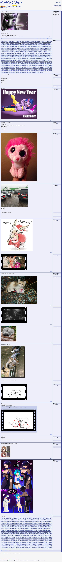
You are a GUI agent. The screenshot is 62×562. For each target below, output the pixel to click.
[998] (32, 56)
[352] (30, 45)
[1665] (30, 69)
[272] (38, 44)
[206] (10, 43)
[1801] (24, 72)
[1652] (11, 69)
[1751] (3, 71)
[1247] (33, 61)
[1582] (11, 68)
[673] (3, 51)
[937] (10, 55)
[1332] (4, 63)
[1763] (20, 71)
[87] (26, 41)
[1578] (6, 68)
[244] (4, 44)
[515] (20, 48)
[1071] (36, 57)
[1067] (30, 57)
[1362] (48, 63)
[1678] (49, 69)
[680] (12, 51)
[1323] (42, 62)
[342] (19, 45)
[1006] (43, 56)
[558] (20, 49)
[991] (23, 56)
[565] (28, 49)
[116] (5, 42)
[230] (39, 43)
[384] (17, 46)
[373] (4, 46)
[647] (23, 50)
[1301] (10, 62)
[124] (15, 42)
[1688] (13, 70)
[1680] (1, 70)
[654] (32, 50)
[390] (25, 46)
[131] (23, 42)
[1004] (40, 56)
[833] (40, 53)
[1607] (48, 68)
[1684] (7, 70)
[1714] (51, 70)
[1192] (4, 60)
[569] (33, 49)
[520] (26, 48)
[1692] (19, 70)
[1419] (29, 64)
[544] (3, 49)
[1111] (43, 58)
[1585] (16, 68)
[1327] (48, 62)
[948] (23, 55)
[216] (22, 43)
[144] (38, 42)
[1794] (14, 72)
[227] (35, 43)
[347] (25, 45)
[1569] (43, 67)
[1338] (13, 63)
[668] (48, 50)
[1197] (11, 60)
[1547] (11, 67)
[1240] (23, 61)
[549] (9, 49)
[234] (43, 43)
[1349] (29, 63)
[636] (10, 50)
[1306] (17, 62)
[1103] (32, 58)
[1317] (33, 62)
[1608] (49, 68)
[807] (9, 53)
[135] (28, 42)
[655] (33, 50)
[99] (37, 41)
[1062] (23, 57)
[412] (50, 46)
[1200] (15, 60)
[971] (51, 55)
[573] (38, 49)
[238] (48, 43)
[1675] (45, 69)
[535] (43, 48)
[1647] (4, 69)
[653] (30, 50)
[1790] (8, 72)
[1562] (33, 67)
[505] (8, 48)
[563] (26, 49)
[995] (28, 56)
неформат (7, 36)
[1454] (29, 65)
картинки (2, 36)
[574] (39, 49)
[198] (1, 43)
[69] (10, 41)
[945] (20, 55)
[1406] (10, 64)
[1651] (10, 69)
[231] (40, 43)
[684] (16, 51)
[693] (27, 51)
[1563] (35, 67)
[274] (40, 44)
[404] (41, 46)
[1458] (35, 65)
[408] (46, 46)
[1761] (17, 71)
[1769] (29, 71)
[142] (36, 42)
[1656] (17, 69)
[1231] (10, 61)
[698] (33, 51)
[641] (16, 50)
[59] (1, 41)
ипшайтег (4, 36)
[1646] (3, 69)
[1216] (38, 60)
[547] (7, 49)
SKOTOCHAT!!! (14, 5)
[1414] (22, 64)
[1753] (6, 71)
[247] (8, 44)
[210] (15, 43)
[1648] (6, 69)
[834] (41, 53)
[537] (46, 48)
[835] (42, 53)
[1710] (45, 70)
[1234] (14, 61)
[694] (28, 51)
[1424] (36, 64)
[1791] (10, 72)
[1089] (11, 58)
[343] (20, 45)
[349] (27, 45)
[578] (43, 49)
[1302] (11, 62)
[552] (13, 49)
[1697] (26, 70)
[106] (45, 41)
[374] (6, 46)
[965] (43, 55)
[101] (39, 41)
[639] (14, 50)
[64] (5, 41)
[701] (36, 51)
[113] (2, 42)
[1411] (17, 64)
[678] (9, 51)
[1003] (39, 56)
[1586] (17, 68)
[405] (42, 46)
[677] (8, 51)
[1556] (24, 67)
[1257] (48, 61)
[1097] (23, 58)
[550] (10, 49)
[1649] (7, 69)
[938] (12, 55)
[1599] (36, 68)
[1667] (33, 69)
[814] (17, 53)
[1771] (32, 71)
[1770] (30, 71)
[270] (35, 44)
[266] (30, 44)
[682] (14, 51)
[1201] (17, 60)
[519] (25, 48)
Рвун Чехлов (54, 184)
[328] (2, 45)
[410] (48, 46)
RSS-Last (58, 2)
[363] (43, 45)
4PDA (60, 3)
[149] (44, 42)
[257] (20, 44)
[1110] (41, 58)
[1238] (20, 61)
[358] (38, 45)
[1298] (6, 62)
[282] (49, 44)
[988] (20, 56)
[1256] (46, 61)
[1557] (26, 67)
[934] (7, 55)
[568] (32, 49)
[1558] (27, 67)
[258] (21, 44)
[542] (1, 49)
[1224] (50, 60)
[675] (6, 51)
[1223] (49, 60)
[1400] (1, 64)
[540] (49, 48)
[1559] (29, 67)
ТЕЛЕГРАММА (2, 6)
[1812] (40, 72)
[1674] (43, 69)
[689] (22, 51)
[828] (34, 53)
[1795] (16, 72)
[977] (7, 56)
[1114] (47, 58)
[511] (15, 48)
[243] (3, 44)
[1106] (36, 58)
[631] (4, 50)
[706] (42, 51)
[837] (45, 53)
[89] (28, 41)
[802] (3, 53)
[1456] (32, 65)
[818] (22, 53)
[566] (29, 49)
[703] (39, 51)
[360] (40, 45)
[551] (12, 49)
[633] (7, 50)
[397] (33, 46)
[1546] (10, 67)
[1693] (20, 70)
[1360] (45, 63)
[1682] (4, 70)
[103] (42, 41)
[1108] (39, 58)
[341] (17, 45)
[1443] (13, 65)
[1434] (51, 64)
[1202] (18, 60)
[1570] (45, 67)
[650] (27, 50)
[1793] (13, 72)
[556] (17, 49)
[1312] (26, 62)
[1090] (13, 58)
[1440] (8, 65)
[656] (34, 50)
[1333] (6, 63)
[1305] (16, 62)
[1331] (3, 63)
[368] (49, 45)
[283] (51, 44)
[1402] (4, 64)
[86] (25, 41)
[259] (22, 44)
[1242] (26, 61)
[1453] (27, 65)
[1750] (1, 71)
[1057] (16, 57)
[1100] (27, 58)
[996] (29, 56)
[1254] (43, 61)
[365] (46, 45)
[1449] (22, 65)
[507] (10, 48)
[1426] (39, 64)
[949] (25, 55)
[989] (21, 56)
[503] (6, 48)
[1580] (8, 68)
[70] (11, 41)
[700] (35, 51)
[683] (15, 51)
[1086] (7, 58)
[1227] (4, 61)
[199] (2, 43)
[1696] (24, 70)
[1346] (24, 63)
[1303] (13, 62)
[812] (15, 53)
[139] (32, 42)
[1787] (4, 72)
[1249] (36, 61)
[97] (35, 41)
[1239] (22, 61)
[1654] (14, 69)
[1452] (26, 65)
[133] (25, 42)
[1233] (13, 61)
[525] (32, 48)
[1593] (27, 68)
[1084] (4, 58)
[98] (36, 41)
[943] (17, 55)
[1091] (14, 58)
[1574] (51, 67)
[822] (27, 53)
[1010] (49, 56)
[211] (16, 43)
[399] (35, 46)
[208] (13, 43)
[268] (33, 44)
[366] (47, 45)
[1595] (30, 68)
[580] (46, 49)
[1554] (22, 67)
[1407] (11, 64)
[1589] (22, 68)
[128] (19, 42)
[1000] (34, 56)
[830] (36, 53)
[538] (47, 48)
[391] (26, 46)
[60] (2, 41)
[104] (43, 41)
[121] (11, 42)
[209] (14, 43)
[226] (34, 43)
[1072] (38, 57)
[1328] (49, 62)
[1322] (40, 62)
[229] (37, 43)
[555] (16, 49)
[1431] (46, 64)
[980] (10, 56)
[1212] (33, 60)
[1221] (46, 60)
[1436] (3, 65)
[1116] (49, 58)
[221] (28, 43)
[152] (48, 42)
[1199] (14, 60)
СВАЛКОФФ (55, 5)
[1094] (19, 58)
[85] (24, 41)
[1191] (3, 60)
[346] (23, 45)
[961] (39, 55)
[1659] (22, 69)
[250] (12, 44)
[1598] (35, 68)
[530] (37, 48)
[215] (21, 43)
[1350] (30, 63)
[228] (36, 43)
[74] (14, 41)
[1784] (51, 71)
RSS (56, 2)
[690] (23, 51)
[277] (43, 44)
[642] (17, 50)
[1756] (10, 71)
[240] (50, 43)
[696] (30, 51)
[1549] (14, 67)
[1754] (7, 71)
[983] (14, 56)
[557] (19, 49)
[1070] (35, 57)
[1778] (42, 71)
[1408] (13, 64)
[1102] (30, 58)
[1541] (3, 67)
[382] (15, 46)
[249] (10, 44)
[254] (16, 44)
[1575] (1, 68)
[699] (34, 51)
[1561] (32, 67)
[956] (33, 55)
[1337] (11, 63)
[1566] (39, 67)
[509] (13, 48)
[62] (3, 41)
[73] (13, 41)
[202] (6, 43)
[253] (15, 44)
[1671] (39, 69)
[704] (40, 51)
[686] (19, 51)
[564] (27, 49)
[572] (36, 49)
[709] (46, 51)
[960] (38, 55)
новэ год (18, 36)
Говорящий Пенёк (55, 403)
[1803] (27, 72)
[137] (30, 42)
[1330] (1, 63)
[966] (45, 55)
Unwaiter (54, 85)
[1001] (36, 56)
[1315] (30, 62)
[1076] (43, 57)
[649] (26, 50)
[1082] (1, 58)
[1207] (25, 60)
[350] (28, 45)
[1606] (46, 68)
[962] (40, 55)
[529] (36, 48)
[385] (19, 46)
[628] (1, 50)
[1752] (4, 71)
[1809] (36, 72)
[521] (27, 48)
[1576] (3, 68)
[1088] (10, 58)
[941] (15, 55)
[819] (23, 53)
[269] (34, 44)
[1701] (32, 70)
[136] (29, 42)
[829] (35, 53)
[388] (22, 46)
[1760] (16, 71)
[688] (21, 51)
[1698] (27, 70)
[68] (9, 41)
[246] (7, 44)
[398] (34, 46)
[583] (49, 49)
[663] (42, 50)
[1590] (23, 68)
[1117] (51, 58)
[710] (47, 51)
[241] (1, 44)
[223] (30, 43)
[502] (4, 48)
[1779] (43, 71)
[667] (47, 50)
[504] (7, 48)
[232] (41, 43)
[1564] (36, 67)
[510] (14, 48)
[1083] (3, 58)
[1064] (26, 57)
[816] (20, 53)
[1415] (23, 64)
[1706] (39, 70)
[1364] (51, 63)
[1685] (8, 70)
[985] (16, 56)
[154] (50, 42)
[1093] (17, 58)
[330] (4, 45)
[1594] (29, 68)
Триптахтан (54, 436)
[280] (47, 44)
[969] (48, 55)
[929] (1, 55)
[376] (8, 46)
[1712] (48, 70)
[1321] (39, 62)
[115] (4, 42)
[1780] (45, 71)
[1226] (3, 61)
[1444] (14, 65)
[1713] (49, 70)
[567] (30, 49)
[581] (47, 49)
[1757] (11, 71)
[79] (19, 41)
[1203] (20, 60)
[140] (34, 42)
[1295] (1, 62)
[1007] (44, 56)
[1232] (11, 61)
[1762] (19, 71)
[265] (29, 44)
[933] (6, 55)
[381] (14, 46)
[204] (8, 43)
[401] (38, 46)
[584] (51, 49)
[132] (24, 42)
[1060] (20, 57)
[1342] (19, 63)
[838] (46, 53)
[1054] (11, 57)
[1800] (23, 72)
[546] (6, 49)
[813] (16, 53)
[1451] (24, 65)
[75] (15, 41)
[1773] (35, 71)
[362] (42, 45)
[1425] (37, 64)
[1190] (1, 60)
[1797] (19, 72)
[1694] (22, 70)
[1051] (7, 57)
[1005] (42, 56)
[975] (4, 56)
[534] (42, 48)
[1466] (46, 65)
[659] (38, 50)
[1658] (20, 69)
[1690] (16, 70)
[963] (41, 55)
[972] (1, 56)
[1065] (27, 57)
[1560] (30, 67)
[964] (42, 55)
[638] (13, 50)
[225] (33, 43)
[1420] (30, 64)
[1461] (39, 65)
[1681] (3, 70)
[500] (2, 48)
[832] (39, 53)
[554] (15, 49)
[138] (31, 42)
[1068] (32, 57)
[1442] (11, 65)
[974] (3, 56)
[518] (23, 48)
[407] (45, 46)
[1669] (36, 69)
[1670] (38, 69)
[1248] (35, 61)
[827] (33, 53)
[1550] (16, 67)
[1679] (51, 69)
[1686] (10, 70)
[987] (19, 56)
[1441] (10, 65)
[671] (1, 51)
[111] (51, 41)
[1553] (20, 67)
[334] (9, 45)
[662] (41, 50)
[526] (33, 48)
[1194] (7, 60)
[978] (8, 56)
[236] (46, 43)
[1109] (40, 58)
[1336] (10, 63)
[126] (17, 42)
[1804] (29, 72)
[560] (22, 49)
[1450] (23, 65)
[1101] (29, 58)
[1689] (14, 70)
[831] (37, 53)
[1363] (49, 63)
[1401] (3, 64)
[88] (27, 41)
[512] (16, 48)
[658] (36, 50)
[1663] (27, 69)
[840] (48, 53)
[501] (3, 48)
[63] (4, 41)
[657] (35, 50)
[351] (29, 45)
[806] (8, 53)
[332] (7, 45)
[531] (39, 48)
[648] (25, 50)
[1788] (6, 72)
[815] (19, 53)
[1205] (23, 60)
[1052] (8, 57)
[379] (12, 46)
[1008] (46, 56)
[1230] (8, 61)
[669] (49, 50)
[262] (26, 44)
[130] (22, 42)
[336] (12, 45)
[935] (8, 55)
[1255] (45, 61)
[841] (49, 53)
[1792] (11, 72)
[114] (3, 42)
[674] (4, 51)
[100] (38, 41)
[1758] (13, 71)
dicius (53, 88)
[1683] (6, 70)
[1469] (51, 65)
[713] (50, 51)
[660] (39, 50)
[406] (43, 46)
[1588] (20, 68)
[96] (34, 41)
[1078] (46, 57)
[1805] (30, 72)
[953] (29, 55)
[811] (14, 53)
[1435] (1, 65)
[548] (8, 49)
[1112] (44, 58)
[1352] (33, 63)
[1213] (34, 60)
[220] (27, 43)
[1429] (43, 64)
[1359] (43, 63)
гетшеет (51, 36)
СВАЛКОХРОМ (59, 5)
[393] (28, 46)
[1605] (45, 68)
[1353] (35, 63)
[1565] (38, 67)
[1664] (29, 69)
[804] (6, 53)
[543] (2, 49)
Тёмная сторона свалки (58, 4)
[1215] (37, 60)
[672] (2, 51)
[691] (25, 51)
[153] (49, 42)
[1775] (38, 71)
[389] (23, 46)
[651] (28, 50)
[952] (28, 55)
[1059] (19, 57)
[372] (3, 46)
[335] (10, 45)
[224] (32, 43)
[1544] (7, 67)
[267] (32, 44)
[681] (13, 51)
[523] (29, 48)
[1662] (26, 69)
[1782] (48, 71)
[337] (13, 45)
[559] (21, 49)
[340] (16, 45)
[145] (40, 42)
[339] (15, 45)
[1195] (8, 60)
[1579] (7, 68)
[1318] (35, 62)
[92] (31, 41)
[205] (9, 43)
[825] (30, 53)
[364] (45, 45)
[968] (47, 55)
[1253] (42, 61)
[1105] (34, 58)
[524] (30, 48)
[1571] (46, 67)
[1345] (23, 63)
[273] (39, 44)
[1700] (30, 70)
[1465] (45, 65)
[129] (21, 42)
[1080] (49, 57)
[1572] (48, 67)
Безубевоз (54, 133)
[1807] (33, 72)
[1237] (19, 61)
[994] (27, 56)
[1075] (42, 57)
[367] (48, 45)
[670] (51, 50)
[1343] (20, 63)
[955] (32, 55)
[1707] (40, 70)
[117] (7, 42)
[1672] (40, 69)
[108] (48, 41)
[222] (29, 43)
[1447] (19, 65)
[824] (29, 53)
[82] (22, 41)
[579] (45, 49)
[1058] (17, 57)
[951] (27, 55)
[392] (27, 46)
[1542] (4, 67)
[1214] (36, 60)
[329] (3, 45)
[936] (9, 55)
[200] (3, 43)
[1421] (32, 64)
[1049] (4, 57)
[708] (45, 51)
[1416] (24, 64)
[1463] (42, 65)
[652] (29, 50)
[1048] (3, 57)
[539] (48, 48)
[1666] (32, 69)
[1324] (43, 62)
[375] (7, 46)
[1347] (26, 63)
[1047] (1, 57)
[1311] (24, 62)
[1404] (7, 64)
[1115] (48, 58)
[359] (39, 45)
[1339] (14, 63)
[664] (43, 50)
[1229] (7, 61)
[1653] (13, 69)
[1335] (8, 63)
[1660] (23, 69)
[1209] (28, 60)
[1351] (32, 63)
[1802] (26, 72)
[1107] (37, 58)
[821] (26, 53)
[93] (32, 41)
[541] (50, 48)
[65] (6, 41)
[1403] (6, 64)
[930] (2, 55)
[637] (12, 50)
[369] (51, 45)
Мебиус (54, 219)
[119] (9, 42)
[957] (34, 55)
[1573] (49, 67)
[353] (32, 45)
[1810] (38, 72)
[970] (49, 55)
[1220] (44, 60)
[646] (22, 50)
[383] (16, 46)
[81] (21, 41)
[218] (25, 43)
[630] (3, 50)
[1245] (30, 61)
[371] (2, 46)
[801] (2, 53)
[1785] (1, 72)
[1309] (22, 62)
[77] (17, 41)
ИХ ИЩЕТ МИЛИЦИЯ (17, 6)
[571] (35, 49)
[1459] (36, 65)
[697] (32, 51)
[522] (28, 48)
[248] (9, 44)
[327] (1, 45)
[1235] (16, 61)
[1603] (42, 68)
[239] (49, 43)
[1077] (45, 57)
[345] (22, 45)
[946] (21, 55)
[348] (26, 45)
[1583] (13, 68)
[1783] (49, 71)
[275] (41, 44)
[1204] (21, 60)
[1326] (46, 62)
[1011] (50, 56)
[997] (30, 56)
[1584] (14, 68)
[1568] (42, 67)
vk (49, 36)
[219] (26, 43)
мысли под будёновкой (56, 273)
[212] (17, 43)
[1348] (27, 63)
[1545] (8, 67)
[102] (41, 41)
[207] (12, 43)
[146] (41, 42)
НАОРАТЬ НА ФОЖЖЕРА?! (4, 7)
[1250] (38, 61)
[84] (23, 41)
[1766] (24, 71)
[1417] (26, 64)
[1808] (35, 72)
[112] (1, 42)
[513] (17, 48)
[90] (29, 41)
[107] (46, 41)
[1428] (42, 64)
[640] (15, 50)
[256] (19, 44)
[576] (41, 49)
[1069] (33, 57)
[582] (48, 49)
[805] (7, 53)
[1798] (20, 72)
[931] (3, 55)
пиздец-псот (21, 36)
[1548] (13, 67)
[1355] (38, 63)
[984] (15, 56)
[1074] (40, 57)
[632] (6, 50)
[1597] (33, 68)
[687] (20, 51)
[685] (17, 51)
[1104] (33, 58)
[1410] (16, 64)
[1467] (48, 65)
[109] (49, 41)
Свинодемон (54, 40)
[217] (23, 43)
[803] (4, 53)
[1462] (40, 65)
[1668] (35, 69)
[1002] (37, 56)
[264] (28, 44)
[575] (40, 49)
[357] (36, 45)
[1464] (43, 65)
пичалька (16, 36)
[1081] (51, 57)
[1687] (11, 70)
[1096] (22, 58)
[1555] (23, 67)
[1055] (13, 57)
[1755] (8, 71)
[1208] (27, 60)
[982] (13, 56)
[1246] (32, 61)
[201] (4, 43)
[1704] (36, 70)
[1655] (16, 69)
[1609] (51, 68)
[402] (39, 46)
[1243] (27, 61)
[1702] (33, 70)
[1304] (14, 62)
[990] (22, 56)
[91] (30, 41)
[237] (47, 43)
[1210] (30, 60)
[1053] (10, 57)
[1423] (35, 64)
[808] (10, 53)
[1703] (35, 70)
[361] (41, 45)
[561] (23, 49)
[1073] (39, 57)
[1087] (8, 58)
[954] (30, 55)
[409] (47, 46)
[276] (42, 44)
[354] (33, 45)
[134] (27, 42)
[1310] (23, 62)
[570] (34, 49)
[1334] (7, 63)
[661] (40, 50)
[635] (9, 50)
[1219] (43, 60)
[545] (4, 49)
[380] (13, 46)
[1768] (27, 71)
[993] (26, 56)
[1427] (40, 64)
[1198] (12, 60)
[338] (14, 45)
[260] (23, 44)
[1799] (22, 72)
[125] (16, 42)
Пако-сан (54, 74)
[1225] (1, 61)
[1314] (29, 62)
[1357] (40, 63)
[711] (48, 51)
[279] (46, 44)
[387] (21, 46)
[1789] (7, 72)
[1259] (51, 61)
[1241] (24, 61)
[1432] (48, 64)
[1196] (10, 60)
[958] (35, 55)
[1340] (16, 63)
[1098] (24, 58)
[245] (6, 44)
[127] (18, 42)
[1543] (6, 67)
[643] (19, 50)
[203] (7, 43)
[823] (28, 53)
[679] (10, 51)
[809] (12, 53)
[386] (20, 46)
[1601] (39, 68)
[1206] (24, 60)
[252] (14, 44)
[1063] (24, 57)
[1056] (14, 57)
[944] (19, 55)
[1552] (19, 67)
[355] (34, 45)
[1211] (31, 60)
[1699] (29, 70)
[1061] (22, 57)
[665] (45, 50)
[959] (36, 55)
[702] (38, 51)
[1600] (38, 68)
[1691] (17, 70)
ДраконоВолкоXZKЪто (56, 11)
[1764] (22, 71)
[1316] (32, 62)
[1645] (1, 69)
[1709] (43, 70)
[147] (42, 42)
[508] (12, 48)
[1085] (6, 58)
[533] (41, 48)
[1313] (27, 62)
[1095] (20, 58)
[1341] (17, 63)
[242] (2, 44)
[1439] (7, 65)
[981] (12, 56)
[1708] (42, 70)
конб (23, 36)
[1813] (42, 72)
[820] (25, 53)
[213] (19, 43)
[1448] (20, 65)
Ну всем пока (54, 122)
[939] (13, 55)
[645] (21, 50)
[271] (36, 44)
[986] (17, 56)
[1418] (27, 64)
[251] (13, 44)
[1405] (8, 64)
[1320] (37, 62)
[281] (48, 44)
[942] (16, 55)
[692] (26, 51)
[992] (25, 56)
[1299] (7, 62)
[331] (6, 45)
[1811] (39, 72)
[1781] (46, 71)
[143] (37, 42)
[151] (47, 42)
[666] (46, 50)
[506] (9, 48)
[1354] (36, 63)
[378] (10, 46)
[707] (43, 51)
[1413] (20, 64)
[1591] (24, 68)
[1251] (39, 61)
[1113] (45, 58)
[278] (45, 44)
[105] (44, 41)
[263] (27, 44)
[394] (29, 46)
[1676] (46, 69)
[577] (42, 49)
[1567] (40, 67)
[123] (14, 42)
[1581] (10, 68)
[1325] (45, 62)
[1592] (26, 68)
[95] (33, 41)
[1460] (38, 65)
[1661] (24, 69)
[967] (46, 55)
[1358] (42, 63)
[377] (9, 46)
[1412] (19, 64)
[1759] (14, 71)
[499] (1, 48)
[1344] (22, 63)
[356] (35, 45)
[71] (12, 41)
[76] (16, 41)
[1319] (36, 62)
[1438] (6, 65)
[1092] (16, 58)
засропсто (13, 36)
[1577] (4, 68)
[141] (35, 42)
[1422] (33, 64)
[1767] (26, 71)
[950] (26, 55)
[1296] (3, 62)
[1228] (6, 61)
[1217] (40, 60)
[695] (29, 51)
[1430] (45, 64)
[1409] (14, 64)
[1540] (1, 67)
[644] (20, 50)
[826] (32, 53)
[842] (50, 53)
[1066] (29, 57)
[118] (8, 42)
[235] (45, 43)
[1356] (39, 63)
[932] (4, 55)
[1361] (46, 63)
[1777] (40, 71)
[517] (22, 48)
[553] (14, 49)
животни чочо (10, 36)
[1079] (48, 57)
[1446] (17, 65)
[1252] (40, 61)
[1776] (39, 71)
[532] (40, 48)
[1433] (49, 64)
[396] (32, 46)
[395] (30, 46)
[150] (45, 42)
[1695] (23, 70)
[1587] (19, 68)
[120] (10, 42)
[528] (35, 48)
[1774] (36, 71)
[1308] (20, 62)
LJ (60, 2)
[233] (42, 43)
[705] (41, 51)
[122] (12, 42)
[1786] (3, 72)
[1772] (33, 71)
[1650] (8, 69)
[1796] (17, 72)
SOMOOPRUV (8, 6)
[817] (21, 53)
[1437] (4, 65)
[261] (25, 44)
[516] (21, 48)
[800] (1, 53)
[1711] (46, 70)
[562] (25, 49)
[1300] (8, 62)
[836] (43, 53)
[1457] (33, 65)
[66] (7, 41)
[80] (20, 41)
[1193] (5, 60)
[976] (6, 56)
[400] (36, 46)
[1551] (17, 67)
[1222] (47, 60)
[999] (33, 56)
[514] (19, 48)
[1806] (32, 72)
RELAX (12, 6)
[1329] (51, 62)
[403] (40, 46)
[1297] (4, 62)
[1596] (32, 68)
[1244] (29, 61)
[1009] (47, 56)
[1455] (30, 65)
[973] (2, 56)
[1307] (19, 62)
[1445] (16, 65)
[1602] (40, 68)
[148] (43, 42)
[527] (34, 48)
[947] (22, 55)
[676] (7, 51)
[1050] (6, 57)
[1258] (49, 61)
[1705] (38, 70)
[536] (45, 48)
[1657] (19, 69)
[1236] (17, 61)
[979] (9, 56)
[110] (50, 41)
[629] (2, 50)
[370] (1, 46)
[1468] (49, 65)
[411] (49, 46)
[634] (8, 50)
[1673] (42, 69)
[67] (8, 41)
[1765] (23, 71)
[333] (8, 45)
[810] (13, 53)
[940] (14, 55)
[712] (49, 51)
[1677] (48, 69)
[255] (17, 44)
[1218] (41, 60)
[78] (18, 41)
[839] (47, 53)
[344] (21, 45)
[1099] (26, 58)
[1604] (43, 68)
